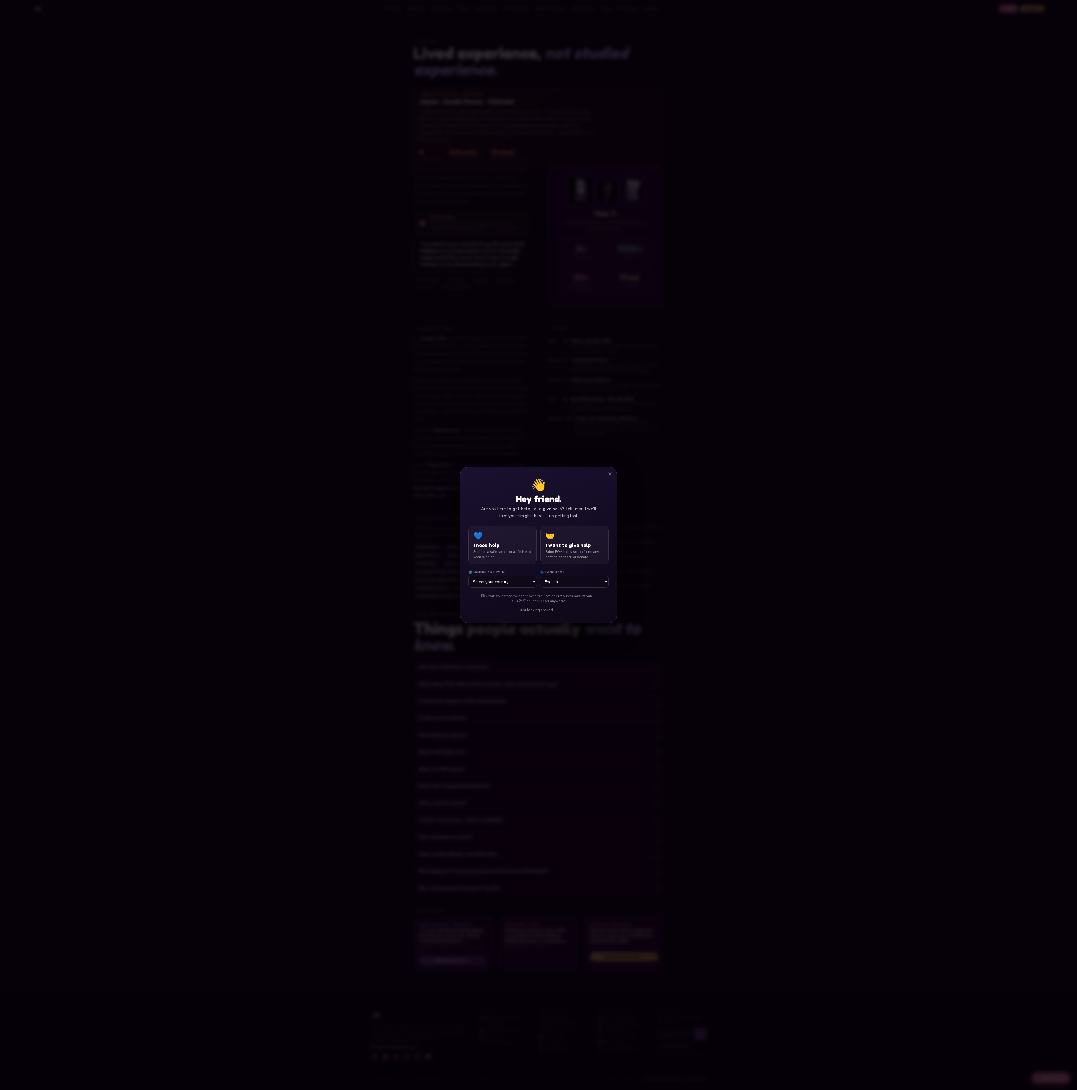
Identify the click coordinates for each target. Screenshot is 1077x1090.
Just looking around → (538, 610)
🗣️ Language (552, 572)
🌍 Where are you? (486, 572)
